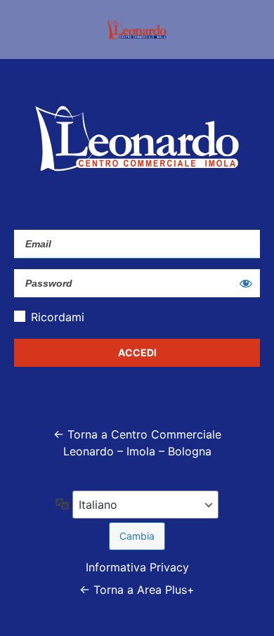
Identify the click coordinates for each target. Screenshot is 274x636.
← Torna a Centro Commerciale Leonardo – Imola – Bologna (137, 442)
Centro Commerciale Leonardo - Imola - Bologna (137, 29)
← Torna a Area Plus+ (137, 590)
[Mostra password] (246, 283)
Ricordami (57, 317)
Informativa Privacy (137, 567)
